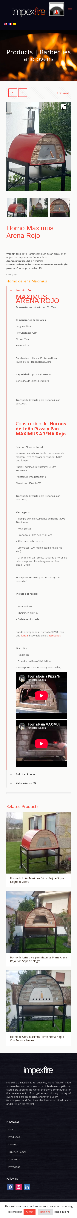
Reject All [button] (45, 1212)
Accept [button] (29, 1212)
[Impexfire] (38, 9)
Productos (14, 1137)
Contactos (14, 1159)
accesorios (54, 635)
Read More (62, 1212)
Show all (64, 93)
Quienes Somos (17, 1152)
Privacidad (14, 1167)
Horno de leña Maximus (26, 281)
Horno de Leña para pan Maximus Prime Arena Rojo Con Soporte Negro (38, 959)
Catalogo (13, 1144)
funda (24, 635)
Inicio (11, 1129)
